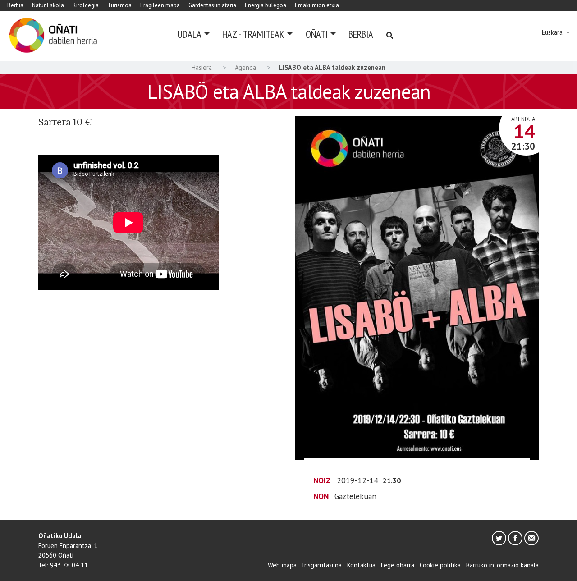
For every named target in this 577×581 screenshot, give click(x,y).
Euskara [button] (553, 32)
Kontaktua (361, 565)
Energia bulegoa (265, 5)
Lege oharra (397, 565)
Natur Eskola (48, 5)
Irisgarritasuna (322, 565)
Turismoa (119, 5)
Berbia (15, 5)
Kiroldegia (86, 5)
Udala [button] (189, 34)
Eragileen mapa (160, 5)
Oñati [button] (317, 34)
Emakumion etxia (317, 5)
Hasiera (202, 67)
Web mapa (282, 565)
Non (321, 496)
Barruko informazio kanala (502, 565)
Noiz (322, 480)
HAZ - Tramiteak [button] (253, 34)
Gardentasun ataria (212, 5)
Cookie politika (440, 565)
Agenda (245, 67)
